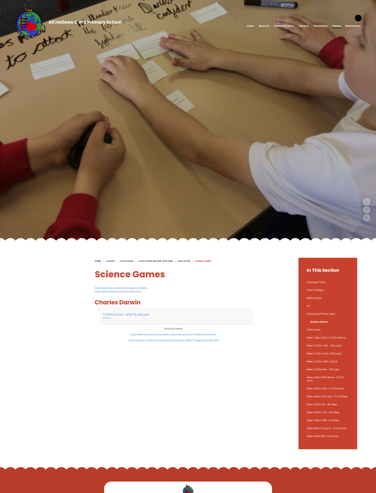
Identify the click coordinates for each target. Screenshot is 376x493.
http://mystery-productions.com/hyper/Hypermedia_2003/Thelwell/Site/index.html (173, 340)
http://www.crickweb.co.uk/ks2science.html (118, 291)
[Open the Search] (358, 18)
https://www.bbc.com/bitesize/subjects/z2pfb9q (121, 288)
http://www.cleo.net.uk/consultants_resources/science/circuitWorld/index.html (173, 334)
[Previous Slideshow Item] (366, 210)
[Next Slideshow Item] (366, 202)
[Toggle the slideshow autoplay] (366, 217)
